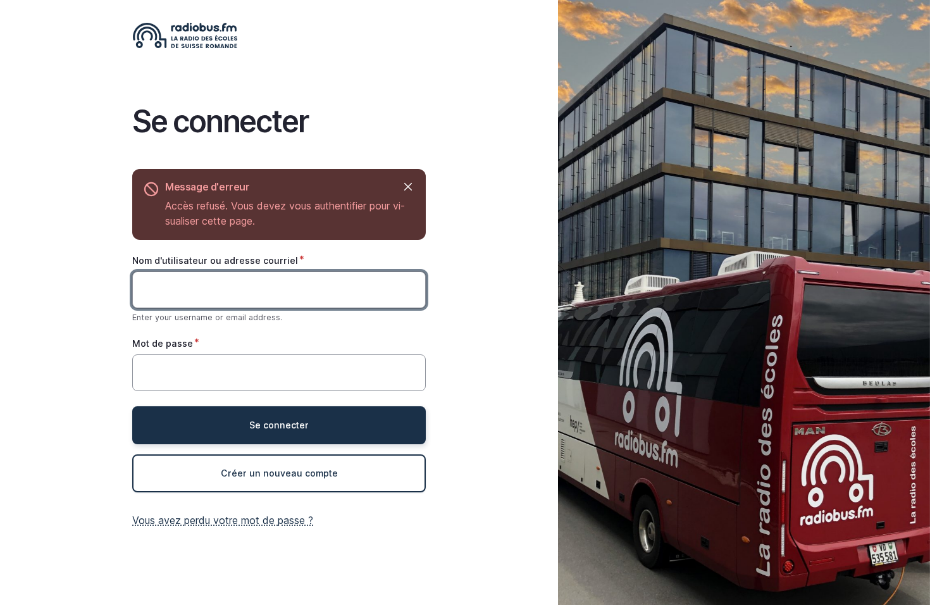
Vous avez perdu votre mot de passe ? (222, 520)
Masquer (408, 187)
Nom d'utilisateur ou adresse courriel (215, 260)
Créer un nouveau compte (279, 473)
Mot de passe (162, 343)
